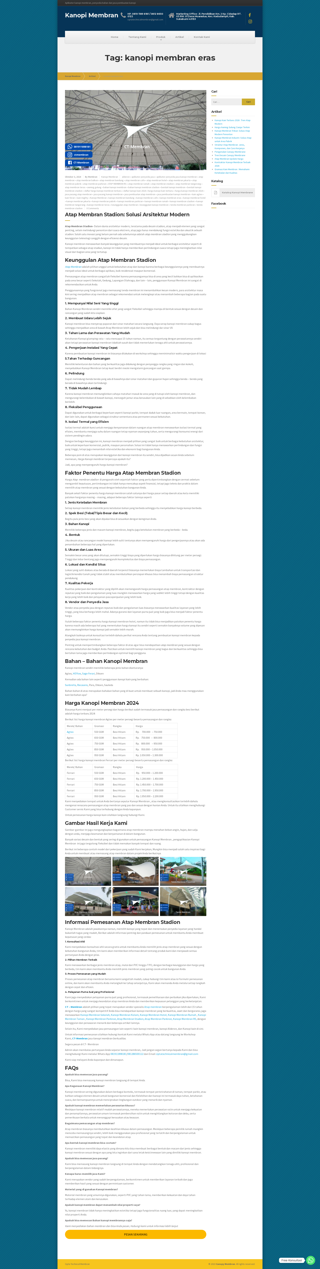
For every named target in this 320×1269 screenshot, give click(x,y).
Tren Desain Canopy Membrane (230, 155)
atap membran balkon (87, 180)
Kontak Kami (202, 37)
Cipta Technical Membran (77, 1263)
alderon (126, 176)
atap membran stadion (162, 183)
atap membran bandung (112, 180)
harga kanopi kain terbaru (160, 190)
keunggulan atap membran (125, 204)
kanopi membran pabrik (104, 201)
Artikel (179, 37)
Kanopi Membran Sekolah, (95, 1015)
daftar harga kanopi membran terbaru (103, 190)
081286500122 (136, 1054)
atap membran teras (75, 187)
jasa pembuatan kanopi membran (173, 194)
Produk (160, 37)
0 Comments (92, 208)
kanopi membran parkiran (130, 201)
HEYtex (77, 673)
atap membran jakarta (179, 180)
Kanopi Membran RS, (185, 1019)
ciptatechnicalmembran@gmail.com (177, 1054)
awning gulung (94, 187)
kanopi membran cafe (147, 197)
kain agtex (197, 194)
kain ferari (70, 197)
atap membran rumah (139, 183)
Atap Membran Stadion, (130, 1019)
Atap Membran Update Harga (229, 158)
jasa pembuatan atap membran (139, 194)
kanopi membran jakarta (78, 201)
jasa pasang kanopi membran (108, 194)
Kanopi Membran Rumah (182, 1015)
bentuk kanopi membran (173, 187)
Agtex (70, 731)
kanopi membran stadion (182, 201)
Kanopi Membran (72, 76)
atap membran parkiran (94, 183)
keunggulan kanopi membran (154, 204)
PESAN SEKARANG (135, 1234)
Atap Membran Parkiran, (158, 1019)
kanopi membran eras (170, 197)
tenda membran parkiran (182, 204)
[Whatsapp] (310, 1260)
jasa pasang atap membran (78, 194)
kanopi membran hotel (194, 197)
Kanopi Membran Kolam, (125, 1015)
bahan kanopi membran (114, 187)
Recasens (82, 685)
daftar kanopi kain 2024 (134, 190)
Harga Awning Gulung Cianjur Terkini (232, 127)
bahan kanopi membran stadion (143, 187)
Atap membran (153, 1006)
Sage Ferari (88, 673)
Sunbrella (70, 685)
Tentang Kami (137, 37)
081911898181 (118, 1054)
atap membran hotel (157, 180)
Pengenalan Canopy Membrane (230, 151)
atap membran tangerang (188, 183)
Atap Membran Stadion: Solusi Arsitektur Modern (127, 214)
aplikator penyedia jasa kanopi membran (176, 176)
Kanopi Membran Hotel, (153, 1015)
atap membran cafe (135, 180)
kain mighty (82, 197)
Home (114, 37)
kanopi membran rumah (156, 201)
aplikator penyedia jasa (143, 176)
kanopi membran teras (98, 204)
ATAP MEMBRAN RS (117, 183)
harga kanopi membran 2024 (189, 190)
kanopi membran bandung (121, 197)
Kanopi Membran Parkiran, (101, 1019)
